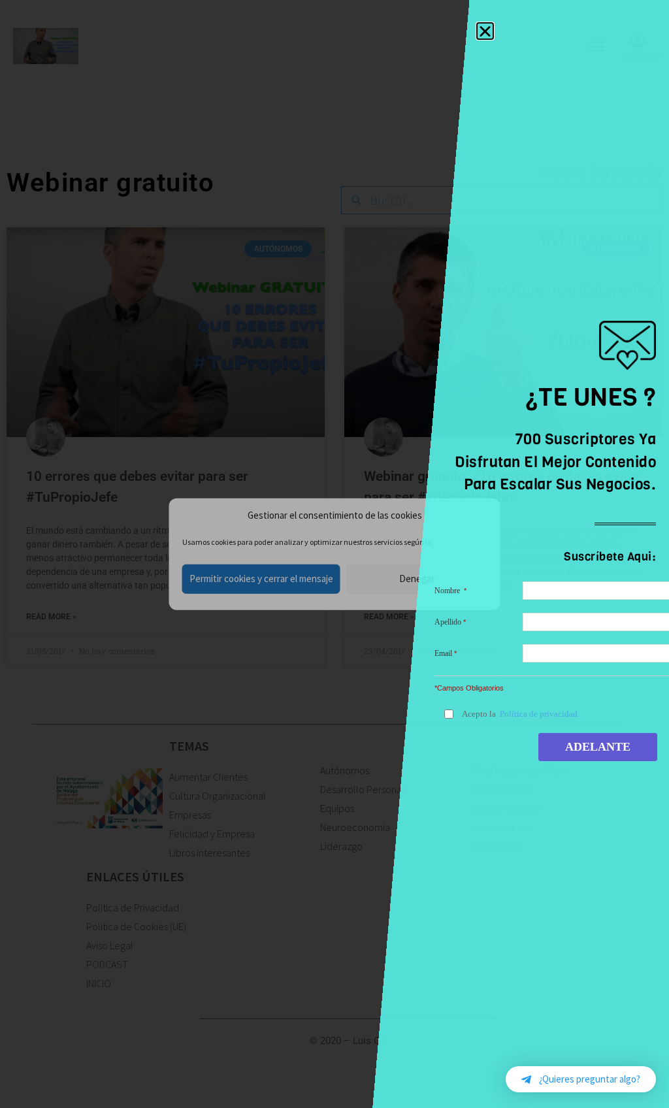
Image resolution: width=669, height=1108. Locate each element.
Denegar (416, 578)
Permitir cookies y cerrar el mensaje (261, 578)
